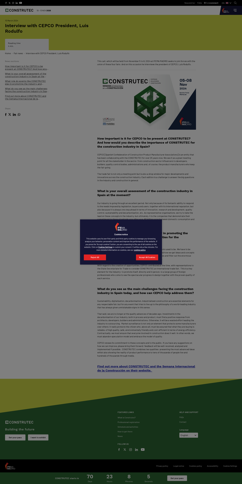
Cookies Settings (105, 247)
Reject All (95, 257)
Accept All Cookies (147, 257)
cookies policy (140, 250)
